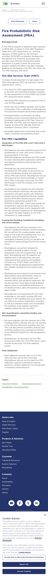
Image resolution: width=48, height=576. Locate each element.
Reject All (24, 564)
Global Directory (9, 425)
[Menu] (43, 3)
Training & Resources (11, 460)
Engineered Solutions (31, 384)
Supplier (5, 432)
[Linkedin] (37, 503)
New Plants (7, 443)
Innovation (6, 485)
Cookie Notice (24, 552)
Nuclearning (7, 468)
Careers (5, 489)
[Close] (45, 515)
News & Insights (8, 421)
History (5, 493)
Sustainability (7, 482)
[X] (28, 503)
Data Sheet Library (17, 10)
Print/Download (17, 21)
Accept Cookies (24, 571)
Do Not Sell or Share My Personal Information (24, 557)
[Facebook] (20, 503)
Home (4, 10)
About (4, 478)
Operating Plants (10, 384)
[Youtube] (11, 503)
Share (34, 21)
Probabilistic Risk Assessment (15, 387)
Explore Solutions (9, 464)
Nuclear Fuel (7, 446)
